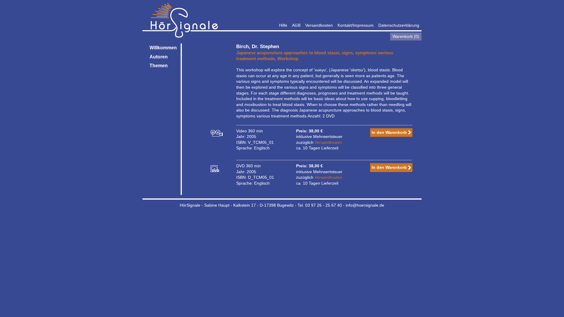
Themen (159, 65)
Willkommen (163, 47)
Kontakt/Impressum (356, 25)
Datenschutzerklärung (398, 25)
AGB (296, 25)
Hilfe (283, 25)
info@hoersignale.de (365, 205)
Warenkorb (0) (405, 36)
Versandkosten (319, 25)
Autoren (159, 56)
